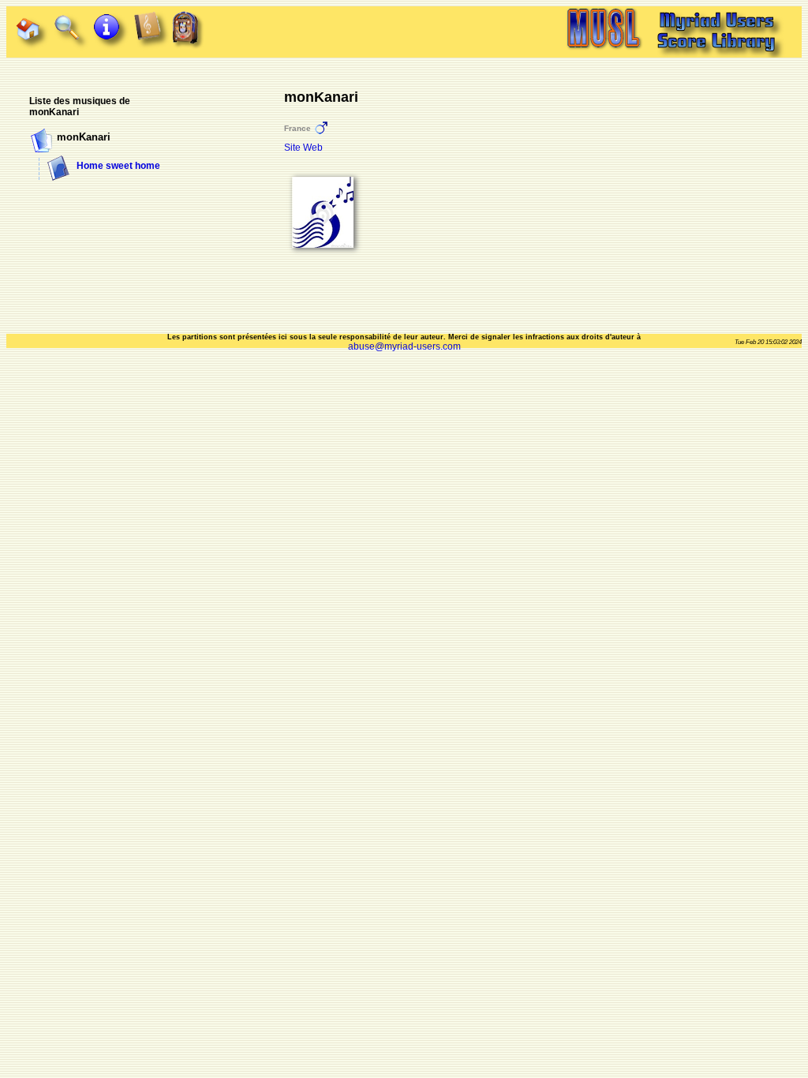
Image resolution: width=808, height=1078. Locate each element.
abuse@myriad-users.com (404, 346)
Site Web (303, 147)
